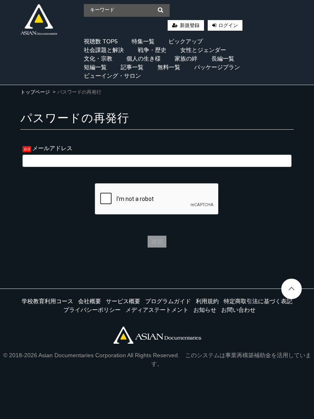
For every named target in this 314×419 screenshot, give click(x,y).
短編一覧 (95, 67)
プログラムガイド (168, 301)
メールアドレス (52, 148)
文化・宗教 (98, 58)
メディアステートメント (157, 309)
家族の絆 (186, 58)
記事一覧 (132, 67)
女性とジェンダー (203, 50)
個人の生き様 (143, 58)
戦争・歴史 (152, 50)
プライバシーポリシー (92, 309)
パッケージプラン (217, 67)
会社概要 (89, 301)
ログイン (228, 25)
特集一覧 (143, 41)
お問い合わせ (238, 309)
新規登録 (190, 25)
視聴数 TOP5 (101, 41)
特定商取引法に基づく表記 (258, 301)
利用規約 (207, 301)
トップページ (35, 92)
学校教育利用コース (47, 301)
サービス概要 (123, 301)
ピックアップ (185, 41)
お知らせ (204, 309)
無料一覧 (168, 67)
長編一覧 (222, 58)
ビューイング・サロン (112, 75)
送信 (157, 241)
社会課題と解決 (104, 50)
